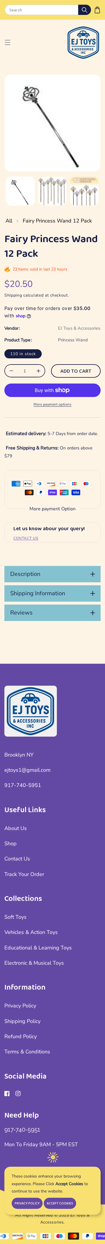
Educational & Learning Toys (38, 947)
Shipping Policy (22, 1021)
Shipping (13, 295)
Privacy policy (27, 1203)
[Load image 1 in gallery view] (20, 191)
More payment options (52, 404)
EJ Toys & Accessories (79, 328)
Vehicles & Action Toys (31, 932)
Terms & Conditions (27, 1051)
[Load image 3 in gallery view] (84, 191)
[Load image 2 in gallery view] (52, 191)
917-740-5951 (22, 785)
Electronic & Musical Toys (34, 962)
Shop (10, 843)
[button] (97, 9)
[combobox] (48, 10)
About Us (15, 828)
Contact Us (17, 858)
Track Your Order (24, 874)
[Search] (84, 10)
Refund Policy (20, 1036)
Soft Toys (15, 916)
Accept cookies (60, 1203)
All (9, 220)
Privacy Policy (20, 1005)
